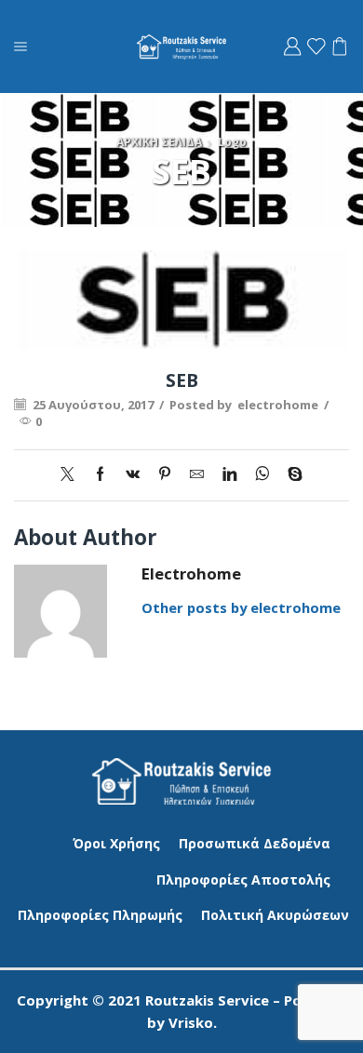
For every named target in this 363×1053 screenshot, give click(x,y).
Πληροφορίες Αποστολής (243, 879)
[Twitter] (72, 474)
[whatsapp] (262, 474)
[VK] (132, 474)
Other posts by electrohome (241, 607)
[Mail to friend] (197, 474)
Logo (232, 142)
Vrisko (190, 1022)
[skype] (290, 474)
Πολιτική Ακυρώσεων (275, 915)
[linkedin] (229, 474)
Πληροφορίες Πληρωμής (100, 915)
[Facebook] (100, 474)
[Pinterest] (165, 474)
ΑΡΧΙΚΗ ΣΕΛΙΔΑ (159, 142)
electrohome (277, 404)
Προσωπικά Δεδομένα (254, 843)
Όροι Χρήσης (116, 843)
